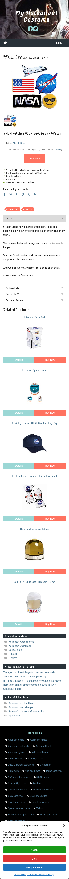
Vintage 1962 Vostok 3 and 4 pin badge (25, 676)
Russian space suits (43, 789)
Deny (34, 858)
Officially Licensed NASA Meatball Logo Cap (34, 423)
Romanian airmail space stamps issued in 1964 (29, 684)
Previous (8, 87)
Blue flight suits (35, 758)
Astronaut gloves (16, 752)
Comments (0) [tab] (12, 294)
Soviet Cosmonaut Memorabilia (26, 711)
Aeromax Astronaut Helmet (34, 529)
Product (18, 56)
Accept (34, 849)
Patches (28, 209)
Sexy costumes (16, 796)
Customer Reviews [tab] (14, 300)
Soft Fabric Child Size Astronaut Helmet (34, 581)
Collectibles (15, 649)
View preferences (34, 867)
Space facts (15, 715)
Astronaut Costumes (20, 645)
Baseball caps (15, 758)
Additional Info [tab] (12, 287)
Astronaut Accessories (21, 641)
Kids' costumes (32, 771)
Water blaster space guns (21, 814)
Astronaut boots (44, 746)
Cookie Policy (20, 875)
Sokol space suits (17, 802)
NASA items (13, 209)
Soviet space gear (41, 802)
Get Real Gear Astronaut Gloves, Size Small (34, 476)
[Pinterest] (23, 195)
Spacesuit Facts (12, 688)
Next (60, 87)
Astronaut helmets (41, 752)
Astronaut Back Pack (34, 317)
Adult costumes (16, 740)
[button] (64, 825)
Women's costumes (18, 821)
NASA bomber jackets (19, 777)
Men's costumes (54, 771)
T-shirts (13, 658)
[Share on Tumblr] (29, 195)
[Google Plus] (16, 195)
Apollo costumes (38, 740)
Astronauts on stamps (21, 707)
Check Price (19, 143)
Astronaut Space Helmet (34, 370)
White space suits (48, 814)
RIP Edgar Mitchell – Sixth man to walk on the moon (32, 680)
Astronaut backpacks (19, 746)
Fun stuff (14, 654)
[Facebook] (4, 195)
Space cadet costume (19, 808)
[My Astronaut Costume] (5, 43)
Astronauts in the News (22, 703)
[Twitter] (10, 195)
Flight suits (13, 771)
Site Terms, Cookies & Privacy (40, 875)
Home (6, 56)
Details (19, 359)
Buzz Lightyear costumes (21, 764)
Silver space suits (38, 796)
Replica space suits (17, 789)
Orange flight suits (17, 783)
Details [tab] (9, 218)
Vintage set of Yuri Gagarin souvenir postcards (29, 672)
